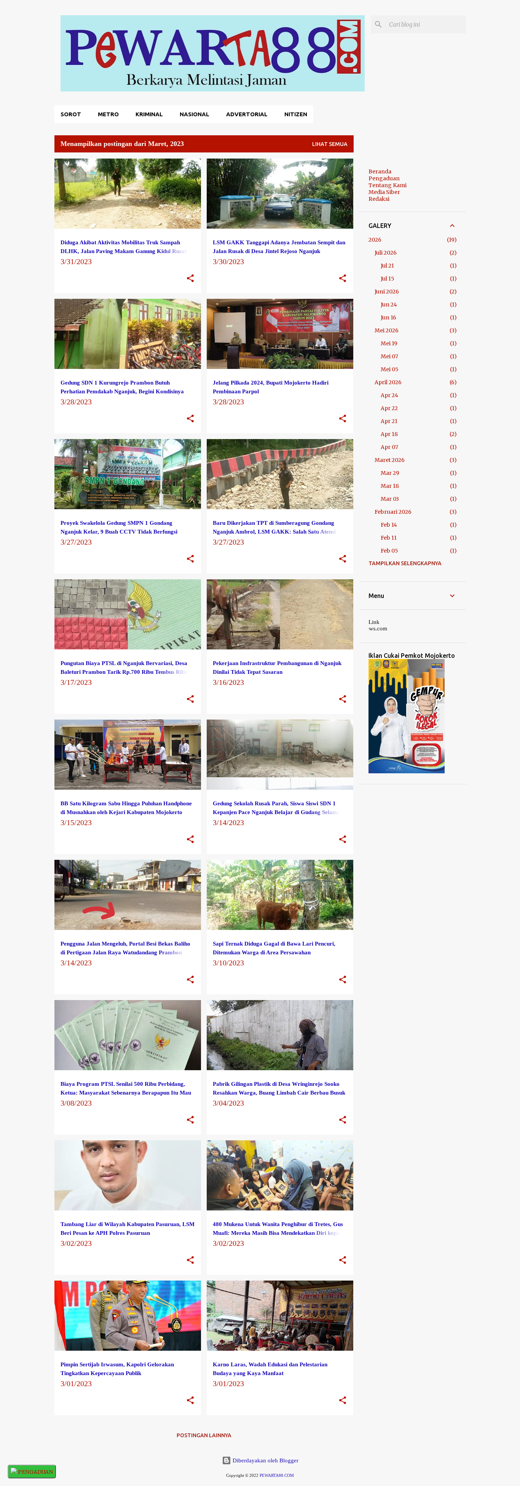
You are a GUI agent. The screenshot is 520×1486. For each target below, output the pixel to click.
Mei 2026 (387, 330)
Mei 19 (389, 343)
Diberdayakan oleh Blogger (264, 1460)
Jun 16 (388, 317)
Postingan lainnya (204, 1435)
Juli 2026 (386, 252)
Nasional (194, 114)
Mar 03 (390, 498)
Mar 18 (390, 486)
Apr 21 (389, 421)
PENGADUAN (35, 1471)
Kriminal (149, 114)
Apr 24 (389, 395)
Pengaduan (384, 178)
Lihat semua (330, 144)
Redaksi (378, 199)
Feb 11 (389, 537)
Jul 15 (387, 278)
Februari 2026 (393, 511)
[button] (190, 279)
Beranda (379, 171)
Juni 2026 (387, 291)
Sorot (71, 114)
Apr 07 (389, 447)
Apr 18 (389, 434)
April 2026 (388, 382)
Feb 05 (389, 550)
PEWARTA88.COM (277, 1475)
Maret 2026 (390, 460)
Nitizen (295, 114)
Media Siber (384, 192)
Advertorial (247, 114)
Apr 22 (389, 408)
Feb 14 (389, 524)
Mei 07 (389, 356)
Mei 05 (390, 369)
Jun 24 (389, 304)
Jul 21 (387, 265)
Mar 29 (390, 473)
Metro (108, 114)
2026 (374, 239)
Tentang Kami (387, 185)
